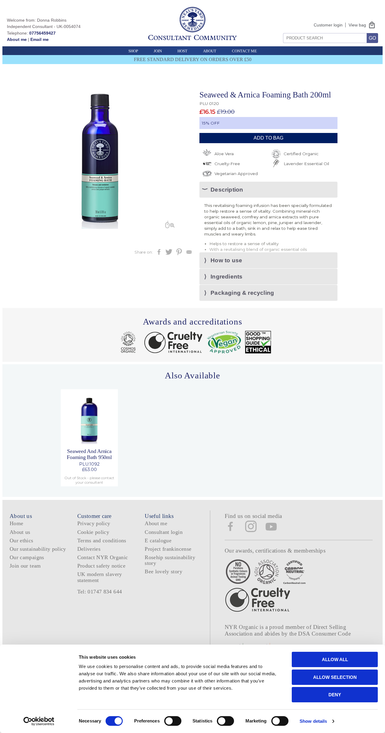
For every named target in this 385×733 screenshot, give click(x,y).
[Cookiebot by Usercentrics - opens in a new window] (39, 721)
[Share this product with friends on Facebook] (159, 254)
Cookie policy (93, 532)
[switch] (172, 721)
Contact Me (244, 51)
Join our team (25, 566)
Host (182, 51)
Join (158, 51)
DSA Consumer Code (324, 633)
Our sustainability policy (38, 549)
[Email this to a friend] (189, 254)
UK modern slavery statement (99, 577)
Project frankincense (168, 549)
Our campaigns (27, 557)
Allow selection (335, 677)
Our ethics (21, 540)
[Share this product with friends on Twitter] (168, 254)
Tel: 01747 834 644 (99, 592)
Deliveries (89, 549)
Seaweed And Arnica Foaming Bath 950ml (89, 454)
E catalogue (158, 540)
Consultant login (164, 532)
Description (227, 189)
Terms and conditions (101, 540)
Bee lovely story (163, 571)
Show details (313, 721)
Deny (334, 694)
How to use (226, 260)
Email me (39, 39)
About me (17, 39)
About (209, 51)
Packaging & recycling (242, 293)
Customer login (328, 25)
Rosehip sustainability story (170, 560)
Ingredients (226, 276)
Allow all (335, 659)
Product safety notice (101, 566)
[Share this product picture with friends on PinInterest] (179, 254)
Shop (133, 51)
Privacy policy (93, 523)
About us (20, 532)
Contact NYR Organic (102, 557)
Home (16, 523)
